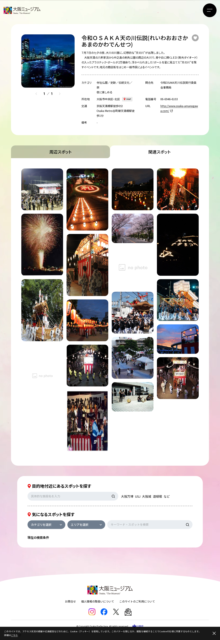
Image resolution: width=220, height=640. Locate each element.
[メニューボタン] (210, 10)
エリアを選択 (79, 524)
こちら (14, 635)
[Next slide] (59, 93)
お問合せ (70, 601)
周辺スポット (60, 152)
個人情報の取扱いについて (97, 601)
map (128, 99)
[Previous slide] (36, 93)
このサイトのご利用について (137, 601)
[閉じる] (214, 633)
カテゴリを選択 (41, 524)
